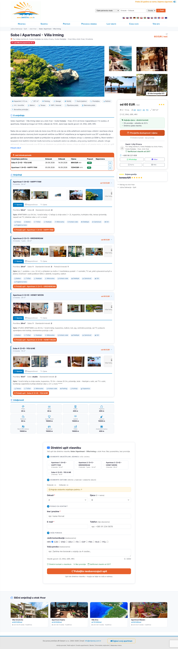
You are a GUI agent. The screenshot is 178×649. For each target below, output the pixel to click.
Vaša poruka (58, 546)
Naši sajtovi (71, 645)
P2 (147, 110)
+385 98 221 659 (130, 155)
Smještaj (44, 24)
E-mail (50, 522)
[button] (142, 176)
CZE (56, 542)
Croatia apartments (82, 645)
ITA (77, 542)
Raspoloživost (32, 205)
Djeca (97, 495)
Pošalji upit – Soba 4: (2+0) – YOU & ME (32, 393)
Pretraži (66, 24)
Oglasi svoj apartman (122, 641)
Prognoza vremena (89, 24)
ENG (63, 542)
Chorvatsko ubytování (102, 645)
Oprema (19, 205)
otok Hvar (33, 29)
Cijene (45, 205)
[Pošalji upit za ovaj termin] (110, 163)
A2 (144, 110)
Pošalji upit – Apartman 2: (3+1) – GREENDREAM (36, 286)
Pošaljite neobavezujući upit (90, 571)
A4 (135, 110)
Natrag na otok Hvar (127, 185)
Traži (161, 10)
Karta (132, 165)
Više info (156, 24)
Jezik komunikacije (61, 538)
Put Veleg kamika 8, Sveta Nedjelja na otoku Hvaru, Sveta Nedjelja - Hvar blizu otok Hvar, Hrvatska (53, 39)
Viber (156, 159)
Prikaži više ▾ (16, 148)
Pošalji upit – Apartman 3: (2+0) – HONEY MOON (36, 340)
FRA (91, 542)
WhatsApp (133, 159)
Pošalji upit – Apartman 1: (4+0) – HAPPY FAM (34, 230)
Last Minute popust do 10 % (24, 43)
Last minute (111, 24)
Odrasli (51, 495)
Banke (92, 645)
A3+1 (139, 110)
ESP (84, 542)
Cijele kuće (134, 24)
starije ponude (61, 645)
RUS (97, 542)
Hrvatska (22, 24)
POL (104, 542)
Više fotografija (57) (157, 93)
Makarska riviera (116, 645)
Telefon (100, 522)
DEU (70, 542)
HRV (49, 542)
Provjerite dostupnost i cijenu (143, 133)
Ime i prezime (54, 511)
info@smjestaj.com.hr (93, 641)
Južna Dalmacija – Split (19, 29)
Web (154, 165)
